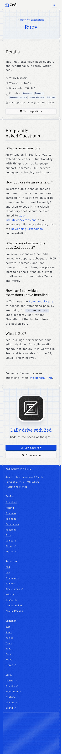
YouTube (12, 697)
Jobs (8, 648)
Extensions (12, 524)
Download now (33, 447)
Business (11, 513)
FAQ (8, 567)
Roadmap (11, 529)
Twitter (11, 680)
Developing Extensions (27, 229)
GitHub (11, 546)
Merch (11, 665)
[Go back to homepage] (11, 5)
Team (9, 643)
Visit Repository (32, 111)
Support (10, 583)
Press (9, 654)
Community (12, 578)
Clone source (33, 455)
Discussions (14, 589)
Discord (11, 702)
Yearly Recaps (14, 610)
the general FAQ (40, 378)
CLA (8, 572)
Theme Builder (14, 605)
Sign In (39, 477)
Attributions (33, 482)
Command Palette (41, 301)
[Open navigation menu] (54, 5)
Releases (11, 518)
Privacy (10, 594)
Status (11, 551)
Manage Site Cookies (16, 486)
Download (11, 502)
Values (9, 637)
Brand (9, 659)
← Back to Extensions (31, 19)
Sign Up (9, 477)
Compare (11, 540)
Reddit (11, 708)
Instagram (13, 691)
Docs (8, 535)
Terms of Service (15, 482)
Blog (8, 626)
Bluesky (12, 686)
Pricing (10, 507)
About (9, 632)
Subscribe (11, 600)
